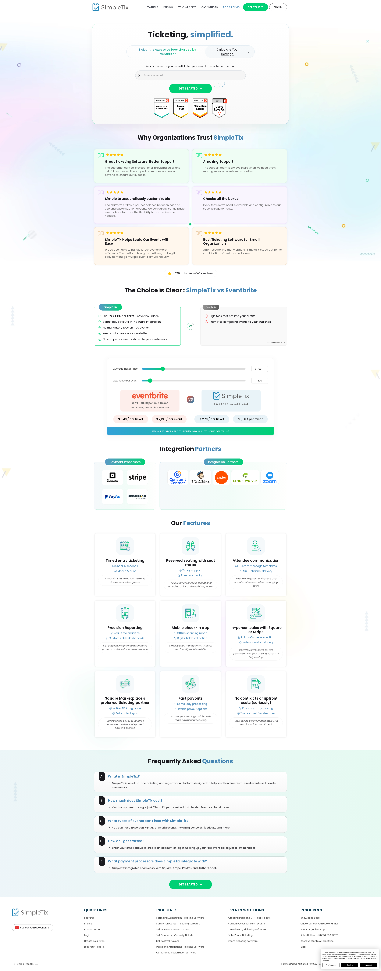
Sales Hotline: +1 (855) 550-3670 (319, 935)
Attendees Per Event (125, 380)
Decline (350, 965)
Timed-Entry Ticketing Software (247, 929)
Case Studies (209, 7)
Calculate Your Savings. (228, 51)
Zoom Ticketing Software (243, 941)
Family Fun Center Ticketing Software (178, 923)
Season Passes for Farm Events (246, 923)
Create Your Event (95, 941)
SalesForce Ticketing (240, 935)
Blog (303, 947)
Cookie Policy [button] (341, 958)
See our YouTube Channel (35, 927)
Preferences (331, 965)
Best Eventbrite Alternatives (317, 941)
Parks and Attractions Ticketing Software (180, 947)
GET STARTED (188, 88)
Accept (369, 965)
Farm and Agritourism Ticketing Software (180, 918)
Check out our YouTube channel (319, 923)
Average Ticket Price (125, 368)
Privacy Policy (317, 964)
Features (152, 7)
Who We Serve (187, 7)
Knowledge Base (310, 918)
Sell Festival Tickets (167, 941)
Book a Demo (92, 929)
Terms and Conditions (294, 964)
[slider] (163, 369)
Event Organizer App (312, 929)
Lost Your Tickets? (94, 947)
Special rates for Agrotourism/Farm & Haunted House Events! (188, 431)
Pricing (168, 7)
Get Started (255, 7)
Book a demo (231, 7)
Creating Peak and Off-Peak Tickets (249, 918)
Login (87, 935)
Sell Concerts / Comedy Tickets (174, 935)
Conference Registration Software (176, 952)
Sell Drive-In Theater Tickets (173, 929)
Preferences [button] (326, 960)
